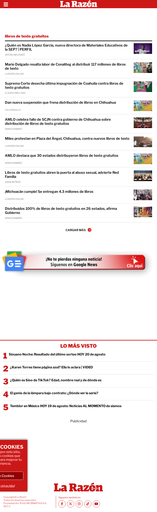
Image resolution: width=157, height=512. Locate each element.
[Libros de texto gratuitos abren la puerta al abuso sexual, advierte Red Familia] (143, 175)
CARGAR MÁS (76, 230)
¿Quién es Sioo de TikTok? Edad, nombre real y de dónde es (55, 380)
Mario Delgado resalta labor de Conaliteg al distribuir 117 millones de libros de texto (65, 66)
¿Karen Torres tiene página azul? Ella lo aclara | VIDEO (51, 367)
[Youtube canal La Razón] (96, 503)
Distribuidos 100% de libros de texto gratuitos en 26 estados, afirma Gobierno (61, 211)
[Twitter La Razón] (70, 503)
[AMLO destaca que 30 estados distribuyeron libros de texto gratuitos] (143, 158)
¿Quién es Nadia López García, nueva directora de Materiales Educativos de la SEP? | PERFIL (66, 47)
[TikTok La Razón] (87, 503)
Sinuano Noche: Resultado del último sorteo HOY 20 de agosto (57, 354)
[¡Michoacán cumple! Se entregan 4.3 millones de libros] (143, 195)
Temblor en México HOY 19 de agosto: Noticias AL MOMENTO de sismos (65, 406)
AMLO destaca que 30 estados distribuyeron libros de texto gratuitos (61, 155)
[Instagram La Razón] (79, 503)
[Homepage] (78, 4)
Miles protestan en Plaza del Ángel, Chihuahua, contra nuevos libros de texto (67, 138)
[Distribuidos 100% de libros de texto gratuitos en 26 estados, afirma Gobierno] (143, 212)
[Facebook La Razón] (62, 503)
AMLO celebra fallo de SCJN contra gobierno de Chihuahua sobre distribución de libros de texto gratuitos (58, 121)
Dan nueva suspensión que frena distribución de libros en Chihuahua (60, 102)
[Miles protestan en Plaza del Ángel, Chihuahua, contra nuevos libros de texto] (143, 141)
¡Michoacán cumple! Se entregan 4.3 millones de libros (49, 192)
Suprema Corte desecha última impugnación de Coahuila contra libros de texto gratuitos (64, 85)
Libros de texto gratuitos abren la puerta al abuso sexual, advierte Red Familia (62, 174)
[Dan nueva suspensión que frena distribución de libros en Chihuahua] (143, 105)
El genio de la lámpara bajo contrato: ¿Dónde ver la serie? (54, 393)
